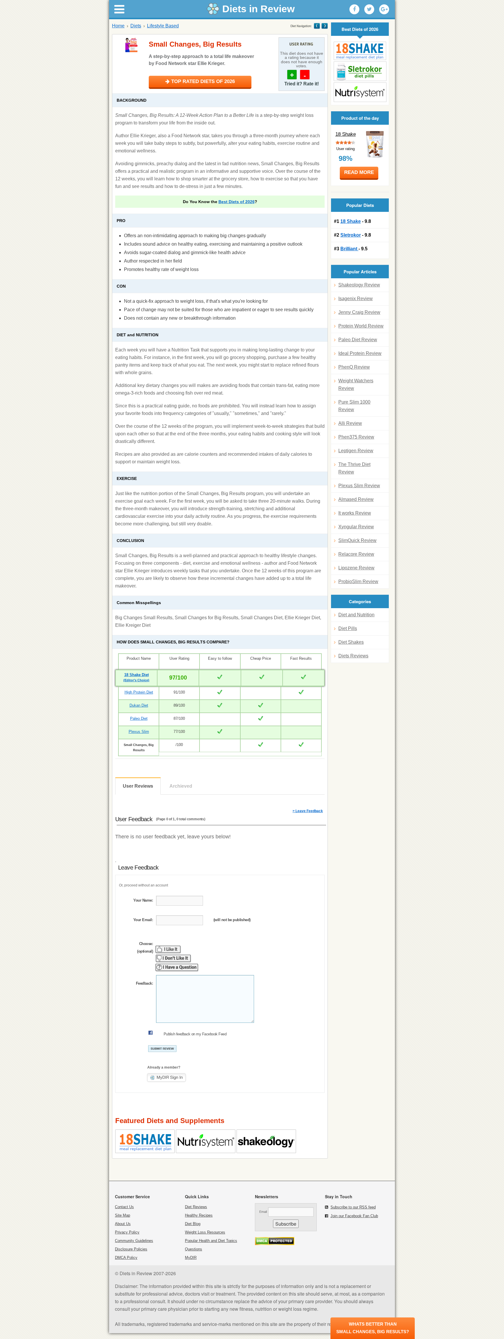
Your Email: (143, 920)
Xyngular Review (356, 526)
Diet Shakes (351, 642)
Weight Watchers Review (355, 384)
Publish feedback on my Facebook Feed (195, 1034)
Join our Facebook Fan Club (354, 1216)
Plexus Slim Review (359, 485)
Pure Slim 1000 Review (354, 406)
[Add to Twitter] (369, 9)
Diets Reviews (353, 655)
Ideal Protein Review (360, 353)
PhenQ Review (354, 367)
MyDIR (191, 1257)
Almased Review (356, 499)
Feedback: (144, 983)
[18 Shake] (360, 51)
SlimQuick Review (357, 540)
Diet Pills (347, 628)
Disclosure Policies (131, 1249)
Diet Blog (192, 1224)
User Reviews (138, 786)
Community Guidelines (134, 1240)
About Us (123, 1224)
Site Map (122, 1215)
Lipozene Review (356, 567)
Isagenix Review (355, 298)
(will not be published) (232, 920)
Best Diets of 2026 (236, 201)
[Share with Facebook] (354, 9)
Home (118, 25)
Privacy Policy (127, 1232)
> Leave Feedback (308, 811)
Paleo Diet (139, 718)
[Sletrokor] (360, 71)
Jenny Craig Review (359, 312)
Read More (359, 172)
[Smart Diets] (324, 25)
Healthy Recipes (199, 1215)
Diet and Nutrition (356, 614)
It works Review (354, 513)
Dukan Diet (139, 705)
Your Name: (143, 900)
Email (263, 1211)
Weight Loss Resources (205, 1232)
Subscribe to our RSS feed (353, 1207)
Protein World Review (361, 325)
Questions (193, 1249)
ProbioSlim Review (358, 581)
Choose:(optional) (145, 947)
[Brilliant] (360, 92)
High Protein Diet (139, 692)
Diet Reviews (196, 1207)
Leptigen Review (355, 450)
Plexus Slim (139, 731)
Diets (135, 25)
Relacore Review (356, 554)
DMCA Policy (126, 1257)
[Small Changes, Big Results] (131, 44)
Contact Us (124, 1207)
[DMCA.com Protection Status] (274, 1243)
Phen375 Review (356, 436)
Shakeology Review (359, 284)
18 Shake (345, 134)
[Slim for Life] (317, 25)
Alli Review (350, 423)
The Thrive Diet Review (354, 468)
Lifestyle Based (163, 25)
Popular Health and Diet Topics (211, 1240)
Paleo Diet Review (357, 339)
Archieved (180, 786)
